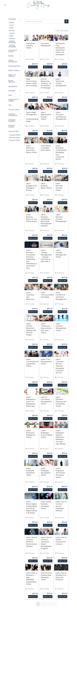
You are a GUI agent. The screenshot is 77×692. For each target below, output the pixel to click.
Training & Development (12, 114)
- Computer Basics (14, 135)
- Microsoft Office (14, 140)
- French (11, 25)
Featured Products (11, 126)
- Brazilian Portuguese (12, 41)
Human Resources (11, 81)
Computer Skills (13, 131)
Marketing (11, 91)
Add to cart (33, 67)
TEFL (10, 105)
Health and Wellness (12, 75)
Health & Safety (13, 70)
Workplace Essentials (12, 120)
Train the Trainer (13, 110)
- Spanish (11, 38)
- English (11, 22)
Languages (12, 19)
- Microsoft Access (14, 137)
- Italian (10, 36)
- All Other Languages (12, 46)
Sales (10, 95)
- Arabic (11, 28)
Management (12, 86)
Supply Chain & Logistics (13, 100)
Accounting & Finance (12, 50)
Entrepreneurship (14, 66)
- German (11, 33)
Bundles (11, 56)
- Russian (11, 30)
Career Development (12, 61)
